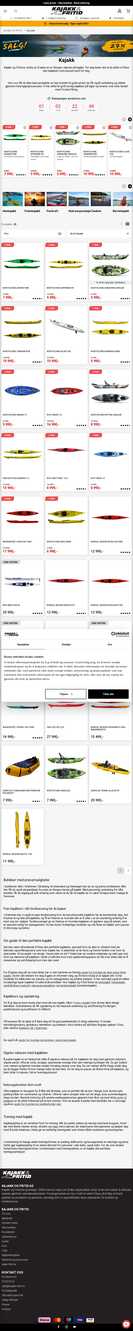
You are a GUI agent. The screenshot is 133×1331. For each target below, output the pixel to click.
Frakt (4, 1250)
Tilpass (64, 693)
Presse (5, 1304)
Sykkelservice (9, 1236)
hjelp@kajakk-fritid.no (13, 1286)
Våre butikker (9, 1227)
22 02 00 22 (8, 1281)
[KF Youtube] (74, 1327)
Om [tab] (110, 644)
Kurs (4, 1245)
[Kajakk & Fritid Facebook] (59, 1327)
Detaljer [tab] (66, 644)
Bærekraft (7, 1218)
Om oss (6, 1213)
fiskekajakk (118, 982)
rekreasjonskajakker (43, 985)
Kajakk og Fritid (12, 30)
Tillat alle (108, 693)
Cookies (6, 1309)
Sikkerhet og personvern (15, 1259)
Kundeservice (9, 1276)
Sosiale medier (10, 1222)
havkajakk (104, 982)
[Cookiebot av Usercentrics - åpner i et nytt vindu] (114, 634)
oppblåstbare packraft (16, 985)
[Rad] (121, 224)
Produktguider (9, 1290)
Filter (6, 233)
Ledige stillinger (10, 1299)
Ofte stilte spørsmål (12, 1295)
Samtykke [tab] (23, 644)
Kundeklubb (8, 1232)
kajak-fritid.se (9, 1264)
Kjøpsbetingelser (11, 1255)
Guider (5, 1241)
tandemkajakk (68, 985)
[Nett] (127, 224)
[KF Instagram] (66, 1327)
